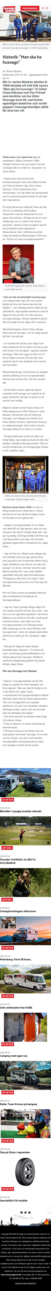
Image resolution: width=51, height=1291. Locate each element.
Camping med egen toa (13, 1056)
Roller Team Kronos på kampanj (18, 1104)
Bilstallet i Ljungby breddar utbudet (20, 811)
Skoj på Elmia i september (15, 1152)
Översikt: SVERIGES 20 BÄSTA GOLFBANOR (18, 861)
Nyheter (7, 799)
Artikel (7, 848)
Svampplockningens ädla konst (18, 911)
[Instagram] (29, 1212)
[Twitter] (25, 1212)
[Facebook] (21, 1212)
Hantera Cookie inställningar (25, 1283)
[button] (30, 8)
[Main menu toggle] (47, 8)
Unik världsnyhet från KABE (16, 1008)
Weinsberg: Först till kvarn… (16, 959)
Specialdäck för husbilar (14, 1201)
